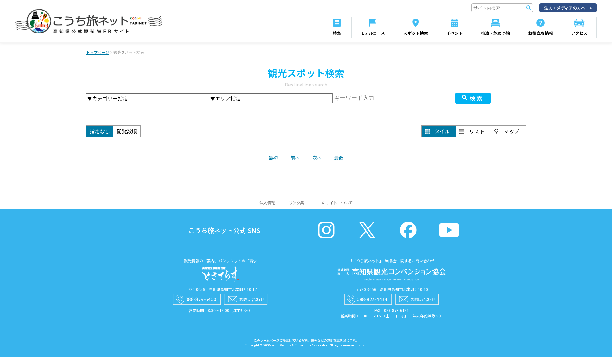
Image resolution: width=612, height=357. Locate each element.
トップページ (97, 52)
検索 (477, 98)
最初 (273, 157)
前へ (294, 157)
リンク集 (296, 202)
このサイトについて (335, 202)
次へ (316, 157)
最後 (338, 157)
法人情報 (267, 202)
